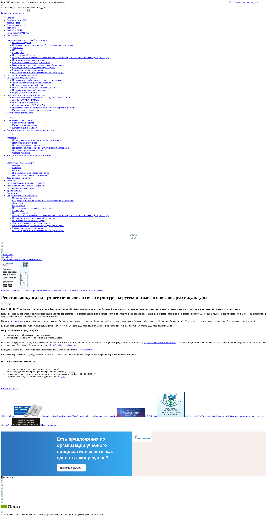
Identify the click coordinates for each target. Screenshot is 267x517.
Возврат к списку (9, 388)
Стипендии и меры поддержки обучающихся (33, 67)
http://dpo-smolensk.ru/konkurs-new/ (160, 342)
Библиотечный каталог (23, 123)
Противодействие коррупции (21, 188)
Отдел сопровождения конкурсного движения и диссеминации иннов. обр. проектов (64, 290)
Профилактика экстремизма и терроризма (26, 183)
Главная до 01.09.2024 (17, 20)
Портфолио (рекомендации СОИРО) (29, 150)
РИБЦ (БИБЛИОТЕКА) (18, 33)
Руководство (18, 52)
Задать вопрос (13, 23)
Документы (17, 47)
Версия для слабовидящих (247, 2)
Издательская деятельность (19, 120)
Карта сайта (12, 193)
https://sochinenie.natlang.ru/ (62, 345)
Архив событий (14, 190)
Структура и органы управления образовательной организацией (43, 45)
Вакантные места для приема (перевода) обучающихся (38, 65)
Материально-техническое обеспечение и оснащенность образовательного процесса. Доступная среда (60, 57)
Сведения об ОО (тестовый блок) (22, 195)
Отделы (16, 170)
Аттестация (12, 138)
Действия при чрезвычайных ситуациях (26, 185)
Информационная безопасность (22, 75)
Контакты (11, 28)
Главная (10, 18)
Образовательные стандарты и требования (32, 208)
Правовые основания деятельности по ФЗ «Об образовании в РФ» (44, 108)
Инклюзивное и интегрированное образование (34, 87)
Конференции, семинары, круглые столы (31, 110)
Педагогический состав (23, 55)
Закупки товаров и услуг (18, 178)
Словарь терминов (21, 153)
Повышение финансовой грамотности (30, 90)
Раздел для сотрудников (12, 13)
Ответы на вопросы (16, 25)
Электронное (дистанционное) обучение (31, 82)
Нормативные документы (24, 143)
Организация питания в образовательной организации (38, 72)
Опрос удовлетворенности (24, 92)
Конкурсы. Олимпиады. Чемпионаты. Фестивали (30, 155)
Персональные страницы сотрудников (30, 175)
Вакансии (11, 180)
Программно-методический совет (28, 85)
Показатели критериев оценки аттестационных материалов (40, 148)
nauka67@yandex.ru (83, 350)
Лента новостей (14, 35)
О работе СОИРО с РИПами (25, 100)
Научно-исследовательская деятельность (26, 95)
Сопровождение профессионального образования (30, 130)
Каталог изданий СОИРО (24, 128)
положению (16, 321)
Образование (18, 50)
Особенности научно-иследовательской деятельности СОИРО (41, 97)
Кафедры (16, 168)
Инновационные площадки (25, 103)
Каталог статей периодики (25, 125)
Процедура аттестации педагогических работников (36, 140)
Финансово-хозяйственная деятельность (31, 62)
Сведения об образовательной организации (27, 40)
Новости (16, 290)
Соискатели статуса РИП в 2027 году (30, 105)
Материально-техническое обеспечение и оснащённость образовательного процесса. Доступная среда (60, 215)
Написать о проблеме (71, 468)
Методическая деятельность (20, 113)
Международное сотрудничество (27, 70)
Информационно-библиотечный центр (30, 173)
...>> (59, 369)
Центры (16, 165)
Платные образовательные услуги (28, 60)
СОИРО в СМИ (14, 30)
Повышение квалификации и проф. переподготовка (37, 80)
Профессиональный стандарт (26, 145)
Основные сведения (21, 42)
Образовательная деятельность (21, 77)
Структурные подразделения (20, 163)
